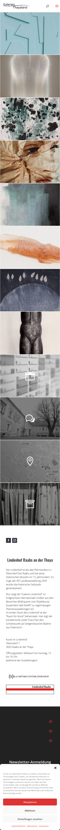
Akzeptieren (30, 802)
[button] (55, 767)
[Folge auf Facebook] (8, 540)
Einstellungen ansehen (30, 819)
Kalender (11, 369)
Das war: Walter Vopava (24, 197)
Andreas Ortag (16, 112)
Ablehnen (30, 810)
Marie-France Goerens (22, 26)
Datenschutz (32, 825)
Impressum (44, 825)
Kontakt (10, 411)
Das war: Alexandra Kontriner (29, 240)
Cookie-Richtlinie (18, 825)
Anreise (9, 454)
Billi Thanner (14, 69)
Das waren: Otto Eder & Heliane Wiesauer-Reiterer (26, 323)
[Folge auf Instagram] (14, 540)
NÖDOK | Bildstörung (21, 155)
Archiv (8, 497)
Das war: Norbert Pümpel (25, 283)
